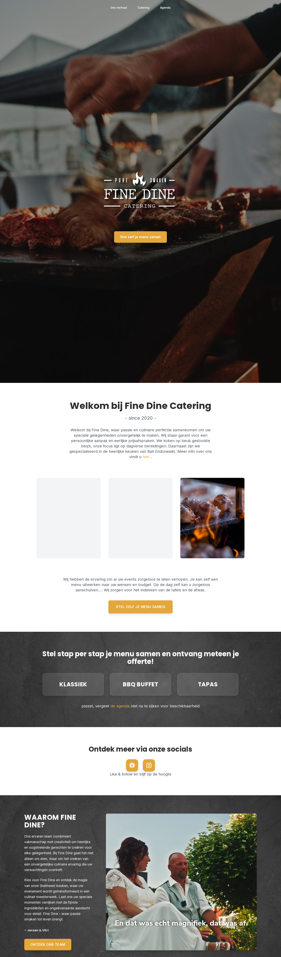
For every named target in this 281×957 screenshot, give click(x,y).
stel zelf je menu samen (140, 607)
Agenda (165, 7)
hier (147, 456)
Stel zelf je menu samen (140, 237)
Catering (143, 7)
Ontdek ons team (47, 944)
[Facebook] (132, 765)
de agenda (120, 706)
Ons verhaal (118, 7)
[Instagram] (149, 765)
